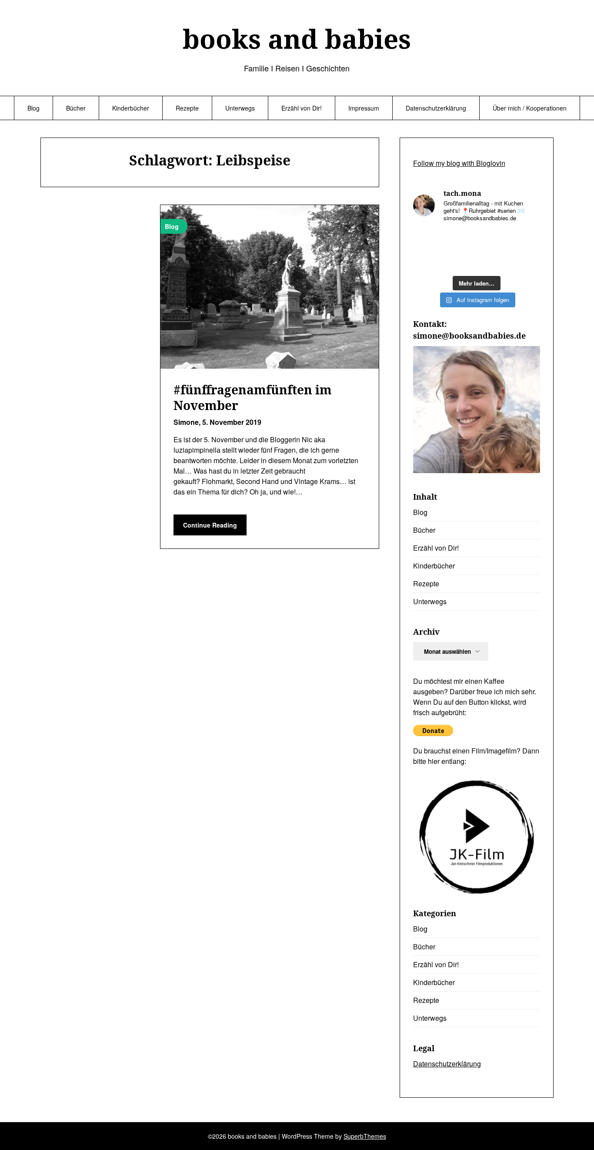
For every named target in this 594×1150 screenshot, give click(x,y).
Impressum (363, 108)
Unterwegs (240, 108)
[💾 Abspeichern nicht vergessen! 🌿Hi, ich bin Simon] (460, 240)
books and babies (297, 39)
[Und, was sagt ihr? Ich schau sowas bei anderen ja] (525, 260)
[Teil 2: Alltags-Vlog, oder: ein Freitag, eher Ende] (525, 240)
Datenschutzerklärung (436, 108)
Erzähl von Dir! (301, 108)
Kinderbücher (130, 108)
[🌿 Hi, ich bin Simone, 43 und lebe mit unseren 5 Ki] (493, 240)
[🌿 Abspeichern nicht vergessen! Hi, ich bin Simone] (460, 260)
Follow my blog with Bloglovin (459, 163)
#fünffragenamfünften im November (253, 397)
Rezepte (187, 108)
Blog (33, 108)
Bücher (76, 108)
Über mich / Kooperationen (530, 108)
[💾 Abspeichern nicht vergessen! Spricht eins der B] (427, 240)
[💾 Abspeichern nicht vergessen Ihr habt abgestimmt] (493, 260)
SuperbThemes (365, 1136)
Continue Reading (210, 525)
